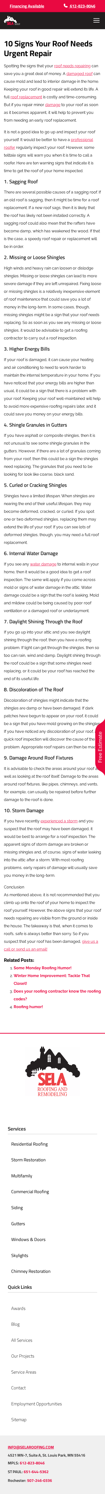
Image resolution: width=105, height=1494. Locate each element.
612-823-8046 (32, 1463)
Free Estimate (100, 747)
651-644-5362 (36, 1471)
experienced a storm (59, 821)
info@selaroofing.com (31, 1447)
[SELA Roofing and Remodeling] (12, 20)
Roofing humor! (28, 1006)
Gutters (59, 425)
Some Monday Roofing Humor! (43, 968)
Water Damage (42, 553)
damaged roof (79, 73)
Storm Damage (28, 810)
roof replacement (26, 97)
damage (52, 104)
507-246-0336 (39, 1480)
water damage (43, 564)
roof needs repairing (72, 66)
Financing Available (27, 6)
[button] (96, 20)
